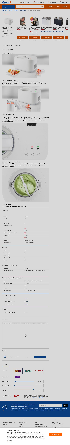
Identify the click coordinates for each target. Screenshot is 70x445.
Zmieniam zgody (55, 437)
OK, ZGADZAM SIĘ (55, 434)
